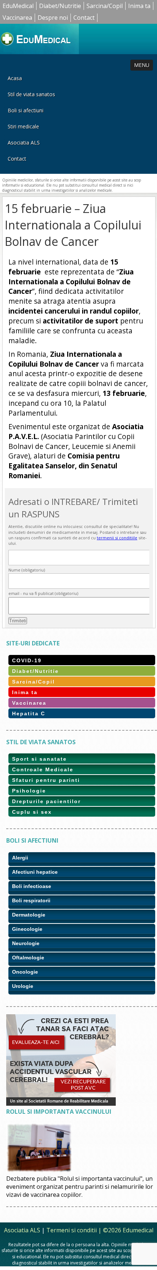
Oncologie (25, 972)
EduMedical (18, 6)
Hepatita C (28, 713)
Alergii (20, 858)
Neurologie (25, 943)
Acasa (15, 78)
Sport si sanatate (39, 759)
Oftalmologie (28, 957)
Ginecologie (27, 929)
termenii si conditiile (117, 537)
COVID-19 (27, 660)
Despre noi (53, 18)
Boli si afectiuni (25, 110)
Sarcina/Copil (105, 6)
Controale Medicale (42, 769)
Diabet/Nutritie (60, 6)
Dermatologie (28, 915)
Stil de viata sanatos (31, 94)
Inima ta (139, 6)
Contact (84, 18)
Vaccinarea (17, 18)
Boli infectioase (31, 886)
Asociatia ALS (24, 142)
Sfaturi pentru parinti (46, 780)
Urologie (22, 986)
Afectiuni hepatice (35, 872)
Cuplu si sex (32, 812)
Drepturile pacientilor (46, 801)
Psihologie (29, 791)
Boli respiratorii (31, 900)
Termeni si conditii (71, 1230)
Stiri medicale (23, 126)
